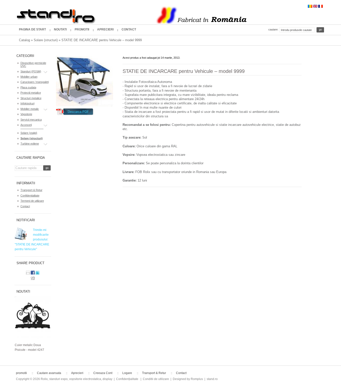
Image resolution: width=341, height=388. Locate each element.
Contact (25, 206)
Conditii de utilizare (156, 379)
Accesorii (26, 124)
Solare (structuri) (46, 40)
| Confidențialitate (126, 379)
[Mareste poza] (84, 81)
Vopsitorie (26, 114)
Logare (127, 373)
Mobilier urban (28, 76)
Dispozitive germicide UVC (33, 64)
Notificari (25, 220)
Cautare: (273, 29)
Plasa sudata (28, 87)
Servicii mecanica (31, 119)
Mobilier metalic (29, 108)
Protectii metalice (30, 92)
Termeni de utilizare (32, 200)
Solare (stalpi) (28, 132)
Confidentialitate (29, 195)
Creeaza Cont (102, 373)
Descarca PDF (78, 112)
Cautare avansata (49, 373)
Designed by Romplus (188, 379)
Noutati (23, 291)
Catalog (24, 40)
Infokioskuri (27, 103)
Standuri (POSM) (30, 71)
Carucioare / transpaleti (34, 81)
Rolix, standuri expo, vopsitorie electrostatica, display (76, 379)
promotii (21, 373)
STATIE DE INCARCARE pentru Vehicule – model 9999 (101, 40)
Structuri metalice (30, 98)
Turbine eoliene (29, 143)
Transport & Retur (31, 190)
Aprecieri (77, 373)
